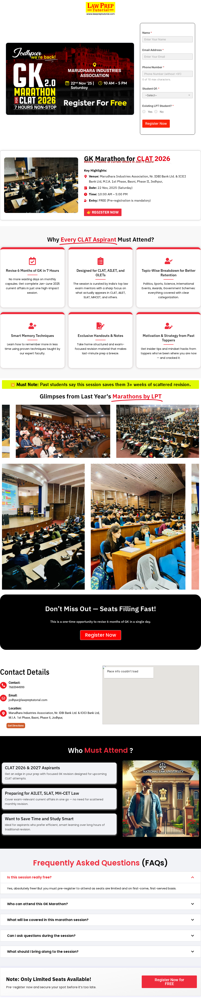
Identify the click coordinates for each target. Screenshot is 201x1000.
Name (147, 32)
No (162, 111)
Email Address (153, 50)
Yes (150, 111)
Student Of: (150, 88)
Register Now (156, 123)
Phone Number (153, 67)
